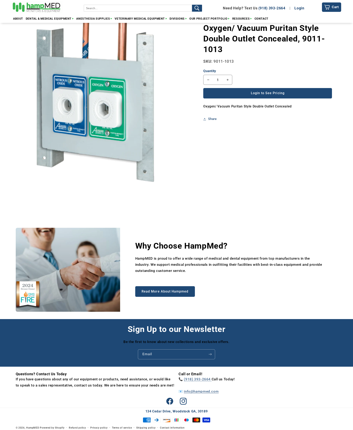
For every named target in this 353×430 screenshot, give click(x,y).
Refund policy (77, 427)
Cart (335, 7)
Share (212, 119)
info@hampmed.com (201, 391)
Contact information (172, 427)
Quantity (209, 71)
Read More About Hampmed (165, 291)
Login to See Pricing (268, 93)
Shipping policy (145, 427)
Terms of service (122, 427)
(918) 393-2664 (271, 8)
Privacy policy (98, 427)
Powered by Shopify (52, 427)
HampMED (32, 427)
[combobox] (138, 8)
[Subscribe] (210, 354)
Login (299, 8)
